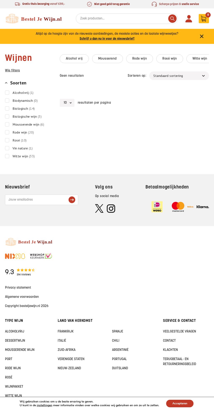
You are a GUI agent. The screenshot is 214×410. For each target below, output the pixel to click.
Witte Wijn (13, 396)
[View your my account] (188, 18)
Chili (115, 341)
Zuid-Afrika (66, 350)
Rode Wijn (13, 368)
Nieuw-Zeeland (69, 368)
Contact (169, 341)
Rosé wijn (169, 58)
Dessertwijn (15, 341)
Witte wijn (199, 58)
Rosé (8, 377)
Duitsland (120, 368)
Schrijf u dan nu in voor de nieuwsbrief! (107, 39)
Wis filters (12, 70)
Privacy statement (18, 287)
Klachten (170, 350)
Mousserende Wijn (19, 350)
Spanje (117, 331)
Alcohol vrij (74, 58)
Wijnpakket (14, 386)
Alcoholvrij (14, 331)
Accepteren (179, 403)
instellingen (44, 405)
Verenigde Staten (71, 359)
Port (8, 359)
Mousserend (107, 58)
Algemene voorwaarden (22, 297)
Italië (62, 341)
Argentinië (120, 350)
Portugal (119, 359)
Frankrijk (66, 331)
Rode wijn (139, 58)
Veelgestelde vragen (179, 331)
